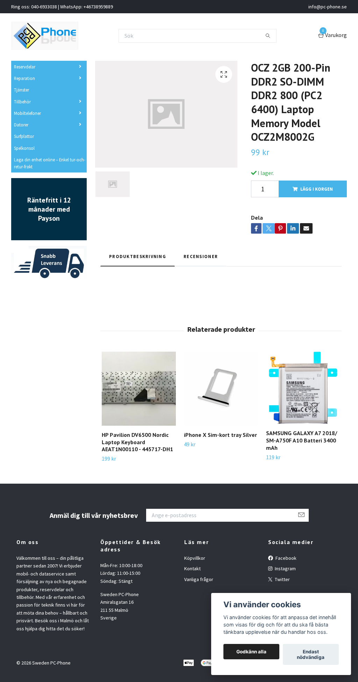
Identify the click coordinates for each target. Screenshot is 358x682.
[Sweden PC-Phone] (44, 36)
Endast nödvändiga (310, 654)
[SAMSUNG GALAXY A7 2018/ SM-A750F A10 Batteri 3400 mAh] (303, 388)
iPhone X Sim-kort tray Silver (220, 434)
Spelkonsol (24, 148)
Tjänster (21, 90)
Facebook (285, 558)
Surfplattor (24, 136)
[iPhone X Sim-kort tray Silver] (221, 389)
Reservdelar (24, 66)
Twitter (282, 579)
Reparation (24, 78)
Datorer (21, 124)
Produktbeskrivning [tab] (137, 256)
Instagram (285, 568)
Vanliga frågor (198, 579)
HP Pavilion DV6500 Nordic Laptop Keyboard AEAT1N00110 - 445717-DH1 (137, 442)
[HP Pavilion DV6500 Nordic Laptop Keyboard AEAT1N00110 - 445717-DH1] (139, 389)
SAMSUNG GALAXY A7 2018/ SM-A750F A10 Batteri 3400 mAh (301, 440)
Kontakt (192, 568)
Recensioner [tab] (201, 256)
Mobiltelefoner (27, 113)
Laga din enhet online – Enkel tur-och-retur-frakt (49, 163)
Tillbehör (22, 101)
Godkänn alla (251, 651)
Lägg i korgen (316, 189)
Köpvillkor (194, 558)
